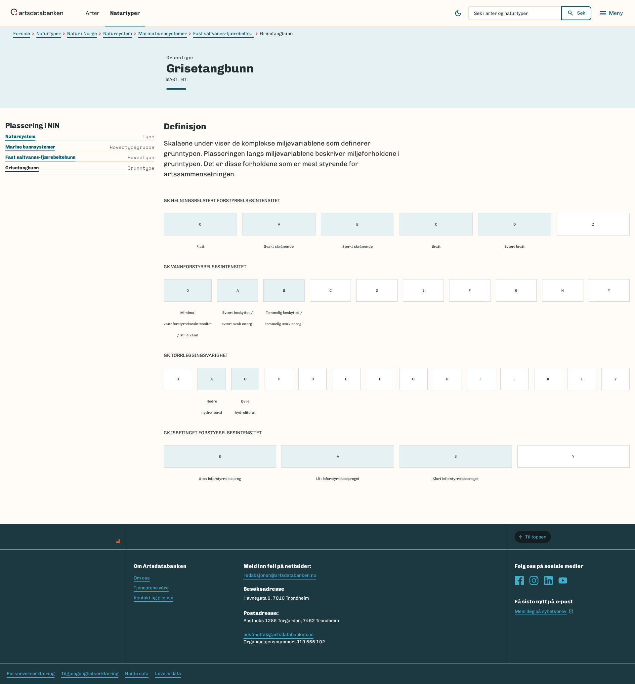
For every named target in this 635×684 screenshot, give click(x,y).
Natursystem (117, 33)
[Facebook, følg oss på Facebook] (519, 580)
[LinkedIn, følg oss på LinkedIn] (548, 580)
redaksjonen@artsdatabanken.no (279, 575)
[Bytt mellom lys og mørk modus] (458, 13)
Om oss (142, 578)
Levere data (168, 673)
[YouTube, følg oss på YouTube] (563, 580)
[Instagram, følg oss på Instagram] (533, 580)
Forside (21, 33)
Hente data (136, 673)
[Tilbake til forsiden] (37, 13)
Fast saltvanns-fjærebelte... (223, 33)
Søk (581, 13)
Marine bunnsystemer (162, 33)
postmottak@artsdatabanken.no (278, 634)
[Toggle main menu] (611, 13)
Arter (93, 13)
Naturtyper (125, 13)
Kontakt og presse (153, 598)
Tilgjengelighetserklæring (89, 673)
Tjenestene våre (151, 588)
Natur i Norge (82, 33)
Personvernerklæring (31, 673)
